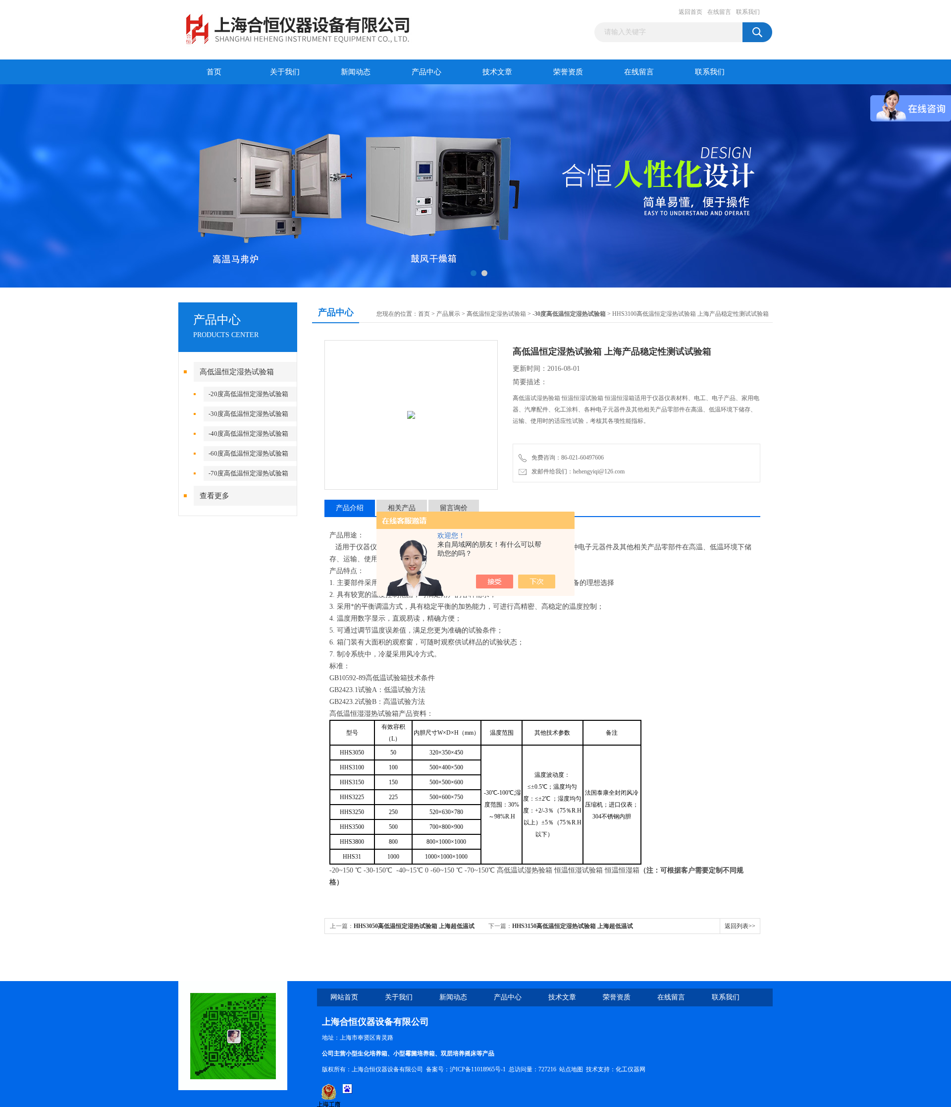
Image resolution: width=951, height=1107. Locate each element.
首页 (214, 72)
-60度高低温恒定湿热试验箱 (248, 453)
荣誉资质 (568, 72)
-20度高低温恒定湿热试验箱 (248, 394)
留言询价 (454, 508)
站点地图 (571, 1069)
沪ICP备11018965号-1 (478, 1069)
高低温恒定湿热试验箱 (237, 372)
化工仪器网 (630, 1069)
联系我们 (748, 11)
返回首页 (690, 11)
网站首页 (344, 997)
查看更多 (214, 496)
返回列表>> (740, 926)
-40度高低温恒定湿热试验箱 (248, 433)
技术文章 (497, 72)
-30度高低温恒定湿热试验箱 (248, 413)
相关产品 (402, 508)
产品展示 (448, 313)
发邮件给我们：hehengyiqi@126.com (576, 471)
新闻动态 (355, 72)
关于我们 (285, 72)
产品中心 (426, 72)
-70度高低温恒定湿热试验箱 (248, 473)
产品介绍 (350, 508)
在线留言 (719, 11)
